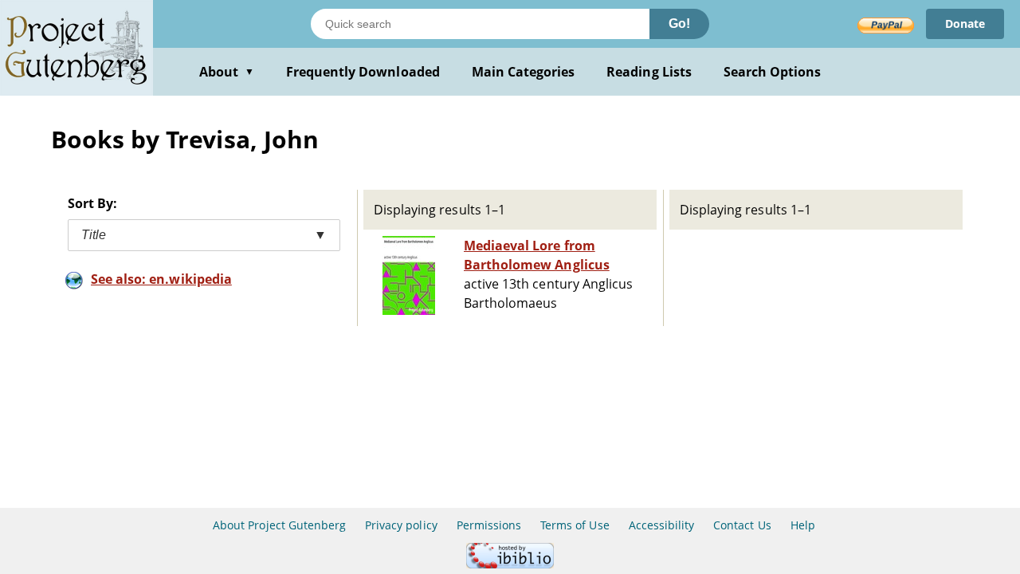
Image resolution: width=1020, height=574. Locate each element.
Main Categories (523, 72)
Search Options (773, 72)
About (226, 72)
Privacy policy (401, 525)
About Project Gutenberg (279, 525)
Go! (679, 23)
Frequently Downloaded (363, 72)
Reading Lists (649, 72)
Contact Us (742, 525)
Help (802, 525)
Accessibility (662, 525)
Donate (965, 23)
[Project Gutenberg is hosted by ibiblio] (510, 564)
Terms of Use (574, 525)
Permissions (489, 525)
